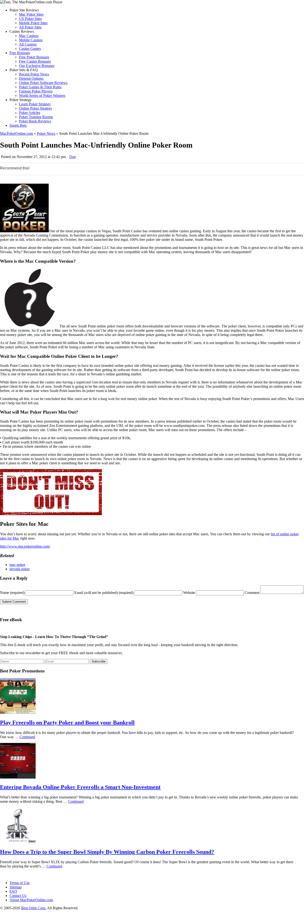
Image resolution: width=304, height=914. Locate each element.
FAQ (13, 891)
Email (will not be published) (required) (103, 593)
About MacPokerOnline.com (31, 900)
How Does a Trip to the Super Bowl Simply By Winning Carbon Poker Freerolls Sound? (107, 852)
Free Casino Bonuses (35, 61)
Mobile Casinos (31, 40)
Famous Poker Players (35, 91)
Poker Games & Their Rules (40, 87)
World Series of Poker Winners (42, 95)
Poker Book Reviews (35, 121)
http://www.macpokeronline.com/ (25, 546)
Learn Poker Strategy (35, 104)
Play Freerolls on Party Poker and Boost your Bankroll (67, 722)
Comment (252, 593)
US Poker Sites (30, 19)
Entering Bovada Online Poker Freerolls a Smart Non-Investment (80, 787)
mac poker (17, 565)
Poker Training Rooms (36, 117)
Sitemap (16, 887)
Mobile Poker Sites (33, 23)
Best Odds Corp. (33, 908)
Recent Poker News (34, 74)
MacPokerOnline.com (16, 133)
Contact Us (18, 896)
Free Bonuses (20, 53)
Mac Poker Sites (31, 14)
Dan (72, 157)
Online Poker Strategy (35, 108)
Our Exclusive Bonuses (36, 66)
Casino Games (30, 49)
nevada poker (20, 569)
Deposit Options (31, 78)
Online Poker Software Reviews (43, 83)
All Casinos (28, 44)
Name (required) (12, 593)
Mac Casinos (28, 36)
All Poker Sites (30, 27)
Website (189, 593)
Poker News (46, 133)
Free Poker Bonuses (34, 57)
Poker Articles (29, 113)
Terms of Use (20, 883)
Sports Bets (18, 125)
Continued (27, 737)
